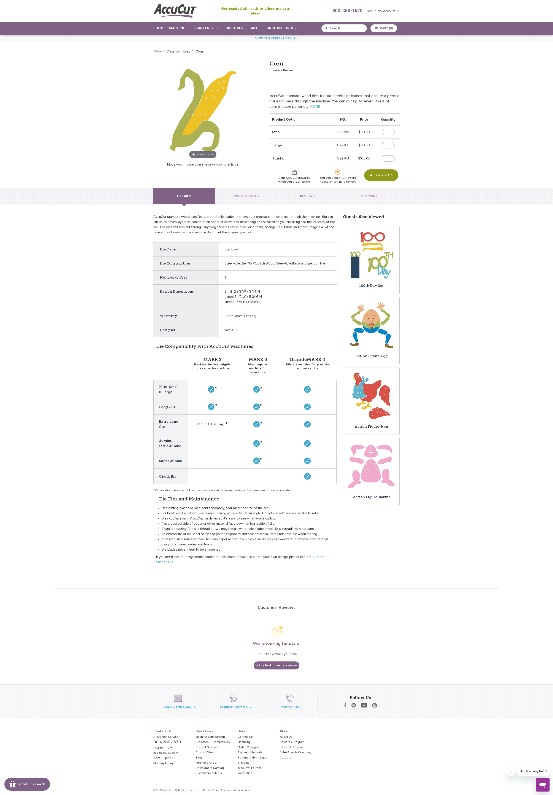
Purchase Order (280, 28)
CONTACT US (290, 707)
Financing (244, 742)
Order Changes (248, 747)
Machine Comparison (210, 736)
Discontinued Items (208, 773)
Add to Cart (379, 175)
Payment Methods (250, 752)
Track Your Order (249, 768)
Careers (285, 757)
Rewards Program (292, 742)
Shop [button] (158, 28)
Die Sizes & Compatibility (212, 742)
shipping (369, 196)
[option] (157, 51)
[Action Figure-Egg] (371, 325)
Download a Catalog (209, 768)
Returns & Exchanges (252, 757)
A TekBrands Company (295, 752)
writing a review (344, 181)
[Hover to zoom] (202, 110)
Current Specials (207, 747)
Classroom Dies (178, 51)
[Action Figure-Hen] (371, 395)
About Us (286, 736)
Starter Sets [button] (206, 28)
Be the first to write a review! (276, 665)
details (184, 196)
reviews (307, 196)
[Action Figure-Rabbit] (371, 466)
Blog (198, 757)
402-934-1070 (163, 747)
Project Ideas (246, 196)
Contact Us (245, 736)
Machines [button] (178, 28)
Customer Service (165, 736)
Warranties (245, 773)
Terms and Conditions (236, 790)
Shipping (243, 762)
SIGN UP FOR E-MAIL (178, 707)
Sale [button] (254, 28)
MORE (315, 107)
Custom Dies (204, 752)
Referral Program (292, 747)
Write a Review (283, 70)
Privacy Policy (211, 790)
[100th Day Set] (371, 255)
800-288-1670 (347, 11)
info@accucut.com (165, 752)
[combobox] (344, 28)
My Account (387, 11)
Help (369, 11)
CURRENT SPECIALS (234, 707)
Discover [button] (235, 28)
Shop (157, 51)
